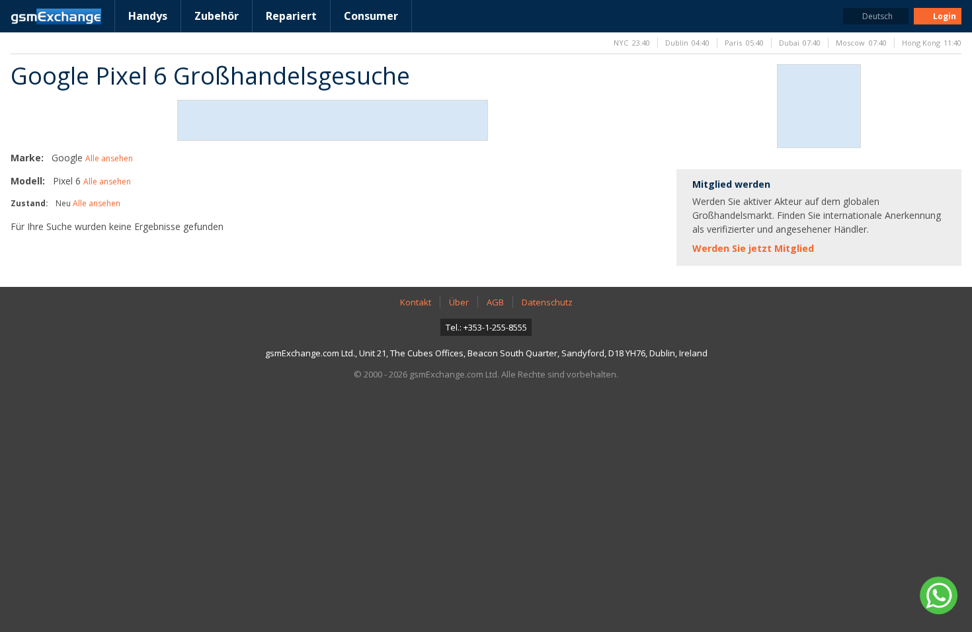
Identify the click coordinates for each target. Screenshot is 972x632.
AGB (495, 302)
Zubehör (216, 16)
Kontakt (415, 302)
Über (459, 302)
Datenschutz (547, 302)
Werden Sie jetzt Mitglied (753, 248)
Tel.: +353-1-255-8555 (486, 327)
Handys (147, 16)
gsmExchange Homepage (56, 16)
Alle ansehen (109, 158)
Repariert (291, 16)
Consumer (371, 16)
